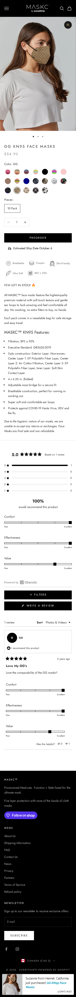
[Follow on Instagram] (17, 949)
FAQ (7, 850)
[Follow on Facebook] (6, 949)
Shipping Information (17, 843)
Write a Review (48, 606)
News (7, 864)
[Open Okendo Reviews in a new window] (20, 582)
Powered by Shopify (54, 969)
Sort (40, 622)
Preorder (38, 238)
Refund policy (12, 892)
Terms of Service (14, 885)
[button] (38, 465)
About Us (10, 836)
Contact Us (11, 857)
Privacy (8, 871)
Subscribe (19, 935)
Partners (9, 878)
